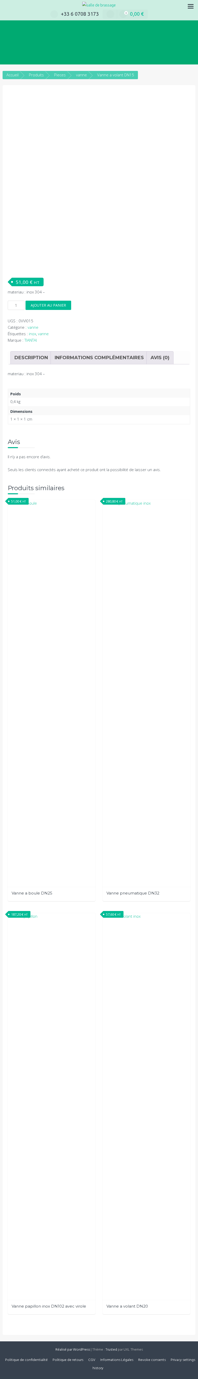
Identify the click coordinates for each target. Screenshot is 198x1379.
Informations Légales (116, 1360)
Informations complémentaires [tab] (99, 357)
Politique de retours (68, 1360)
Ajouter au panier (48, 305)
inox (32, 333)
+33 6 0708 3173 (80, 14)
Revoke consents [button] (152, 1360)
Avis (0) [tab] (160, 357)
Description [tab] (31, 357)
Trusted (111, 1350)
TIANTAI (30, 340)
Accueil (12, 74)
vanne (81, 74)
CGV (91, 1360)
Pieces (60, 74)
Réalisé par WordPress (72, 1350)
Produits (36, 74)
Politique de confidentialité (26, 1360)
